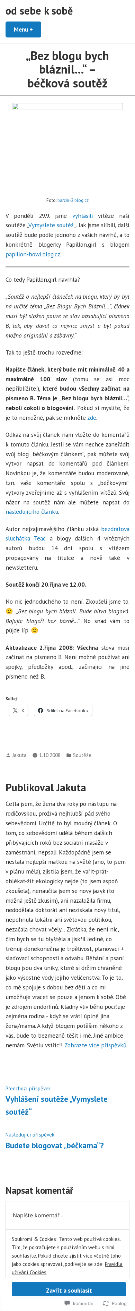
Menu (27, 29)
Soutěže (82, 755)
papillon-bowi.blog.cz (33, 254)
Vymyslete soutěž (51, 225)
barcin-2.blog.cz (73, 200)
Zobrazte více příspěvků (95, 1045)
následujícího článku (32, 512)
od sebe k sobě (39, 10)
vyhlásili (82, 216)
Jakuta (19, 755)
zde (91, 418)
